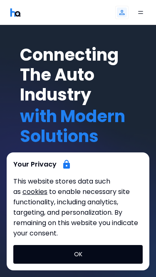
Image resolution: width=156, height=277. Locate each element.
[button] (122, 12)
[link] (15, 12)
